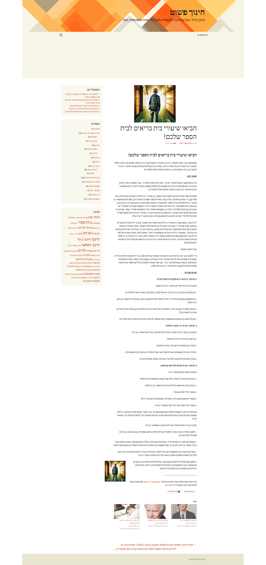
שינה (95, 153)
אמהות (97, 129)
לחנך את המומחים (92, 182)
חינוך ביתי (96, 166)
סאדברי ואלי (95, 190)
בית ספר (85, 222)
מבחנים (94, 136)
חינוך (98, 162)
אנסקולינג (96, 223)
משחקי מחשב (94, 186)
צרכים (84, 270)
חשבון (91, 173)
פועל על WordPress (197, 559)
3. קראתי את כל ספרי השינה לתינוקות (85, 105)
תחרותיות (68, 274)
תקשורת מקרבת (93, 199)
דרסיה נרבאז (73, 228)
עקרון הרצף (92, 149)
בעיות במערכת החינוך (91, 133)
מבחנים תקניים (76, 255)
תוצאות (74, 274)
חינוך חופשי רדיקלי (74, 246)
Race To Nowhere (152, 481)
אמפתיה (71, 217)
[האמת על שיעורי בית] (184, 511)
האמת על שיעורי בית (188, 520)
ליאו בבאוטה (95, 255)
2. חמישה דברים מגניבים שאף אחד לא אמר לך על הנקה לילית (82, 101)
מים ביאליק (96, 260)
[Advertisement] (133, 58)
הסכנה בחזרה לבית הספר (158, 520)
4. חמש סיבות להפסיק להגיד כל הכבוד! (84, 108)
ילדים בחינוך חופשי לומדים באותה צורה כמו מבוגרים (144, 549)
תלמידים (90, 278)
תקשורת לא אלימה (78, 277)
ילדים (82, 250)
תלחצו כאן (170, 485)
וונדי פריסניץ (73, 234)
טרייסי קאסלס (93, 251)
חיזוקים (97, 157)
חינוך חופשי (92, 169)
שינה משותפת (91, 274)
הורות (97, 145)
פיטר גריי (70, 266)
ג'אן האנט (74, 223)
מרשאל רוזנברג (93, 263)
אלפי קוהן (94, 217)
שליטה (80, 274)
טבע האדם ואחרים (92, 177)
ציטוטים (90, 270)
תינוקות (96, 277)
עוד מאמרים (202, 35)
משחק (82, 263)
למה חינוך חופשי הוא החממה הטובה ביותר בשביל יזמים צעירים (159, 544)
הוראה (96, 233)
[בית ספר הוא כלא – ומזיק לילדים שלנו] (127, 511)
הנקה (80, 233)
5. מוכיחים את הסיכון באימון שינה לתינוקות (82, 111)
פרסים (97, 270)
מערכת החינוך (84, 259)
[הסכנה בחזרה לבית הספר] (155, 511)
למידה (86, 255)
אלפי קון (83, 217)
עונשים (86, 266)
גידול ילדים (86, 228)
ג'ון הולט (96, 228)
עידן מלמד (95, 194)
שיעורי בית (170, 143)
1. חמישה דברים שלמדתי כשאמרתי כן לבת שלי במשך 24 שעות (82, 95)
